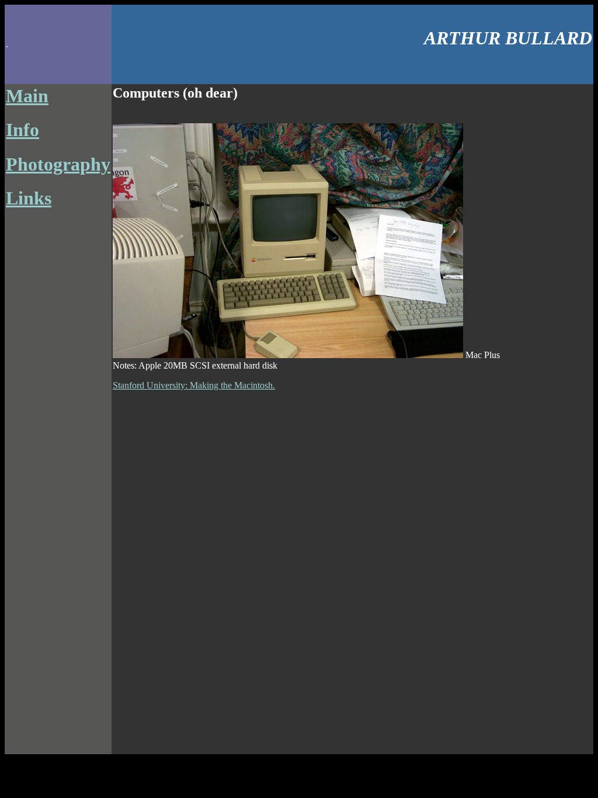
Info (22, 129)
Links (28, 198)
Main (27, 95)
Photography (58, 164)
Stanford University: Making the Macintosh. (194, 385)
